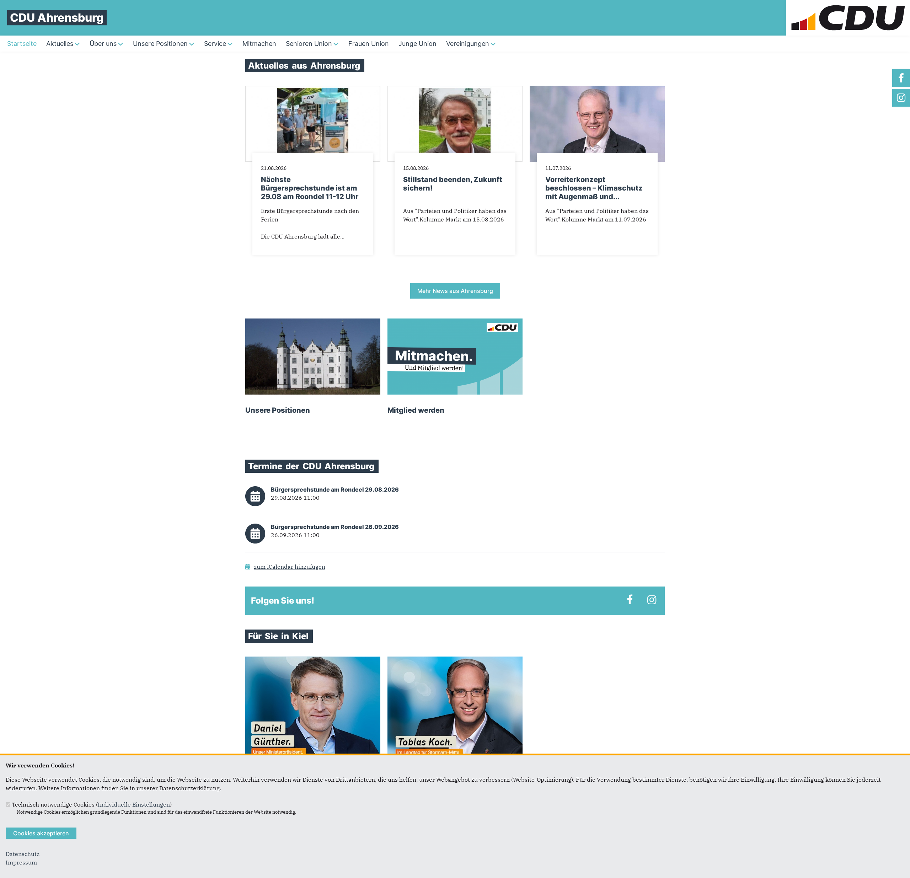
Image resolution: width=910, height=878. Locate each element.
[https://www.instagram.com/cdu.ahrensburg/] (901, 98)
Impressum (21, 862)
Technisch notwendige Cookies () (92, 804)
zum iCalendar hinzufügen (289, 566)
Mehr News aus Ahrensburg (455, 290)
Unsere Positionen (277, 410)
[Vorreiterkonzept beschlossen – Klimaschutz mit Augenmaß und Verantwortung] (597, 89)
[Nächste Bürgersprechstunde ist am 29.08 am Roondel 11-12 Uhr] (312, 89)
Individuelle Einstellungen (134, 804)
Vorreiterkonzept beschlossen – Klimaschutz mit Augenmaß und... (594, 188)
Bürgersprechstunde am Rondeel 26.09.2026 (335, 526)
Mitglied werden (415, 410)
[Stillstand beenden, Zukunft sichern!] (455, 89)
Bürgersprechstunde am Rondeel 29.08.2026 (335, 489)
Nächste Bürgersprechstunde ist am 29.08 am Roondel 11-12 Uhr (309, 188)
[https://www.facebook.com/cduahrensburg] (901, 78)
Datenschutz (22, 853)
